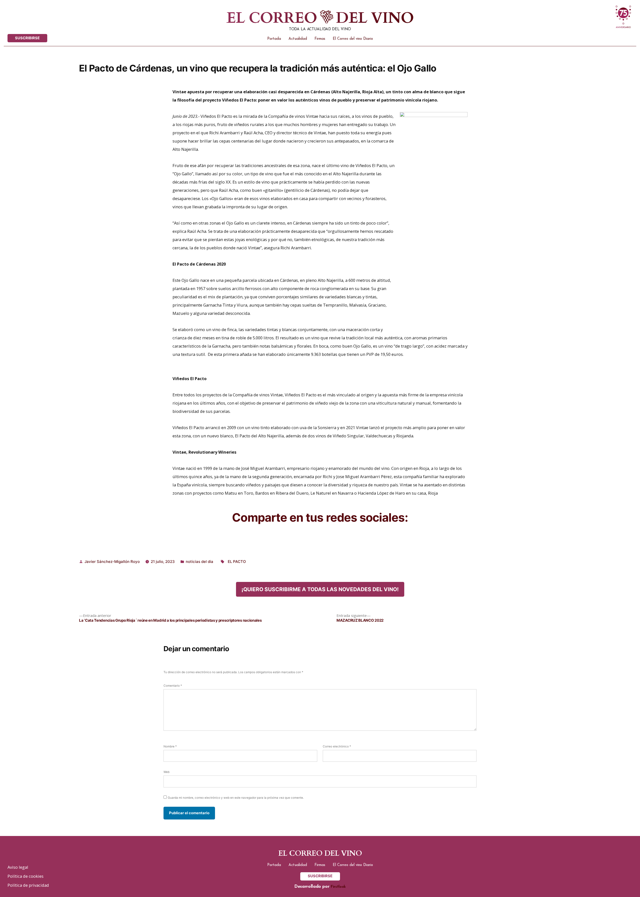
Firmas (319, 39)
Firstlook (338, 887)
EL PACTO (237, 561)
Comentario (173, 685)
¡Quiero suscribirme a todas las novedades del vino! (320, 589)
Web (167, 772)
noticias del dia (199, 561)
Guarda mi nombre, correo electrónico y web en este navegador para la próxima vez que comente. (236, 797)
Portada (274, 39)
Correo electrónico (337, 746)
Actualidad (297, 39)
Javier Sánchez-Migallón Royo (112, 561)
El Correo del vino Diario (353, 39)
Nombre (170, 746)
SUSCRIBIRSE (27, 38)
